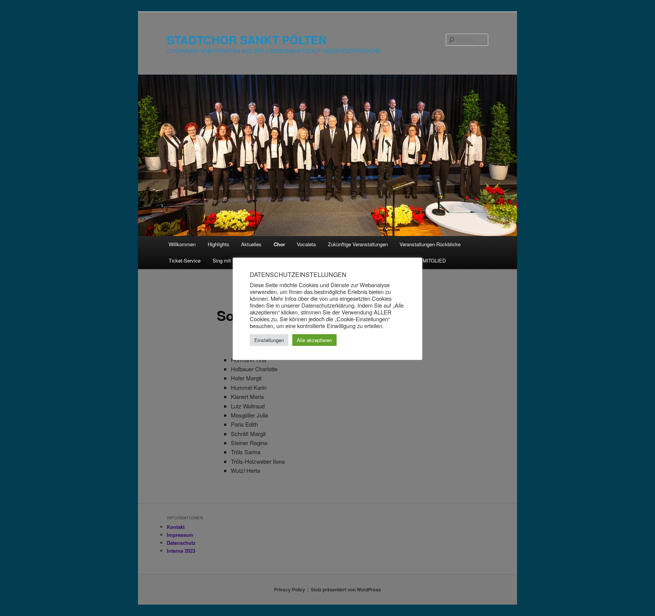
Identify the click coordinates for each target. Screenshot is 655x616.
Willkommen (182, 244)
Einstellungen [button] (269, 340)
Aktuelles (251, 244)
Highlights (218, 244)
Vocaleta (306, 244)
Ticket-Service (185, 260)
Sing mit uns (226, 260)
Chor (279, 244)
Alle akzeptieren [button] (314, 340)
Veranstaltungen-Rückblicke (430, 244)
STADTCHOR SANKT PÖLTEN (247, 39)
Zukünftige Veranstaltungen (358, 244)
